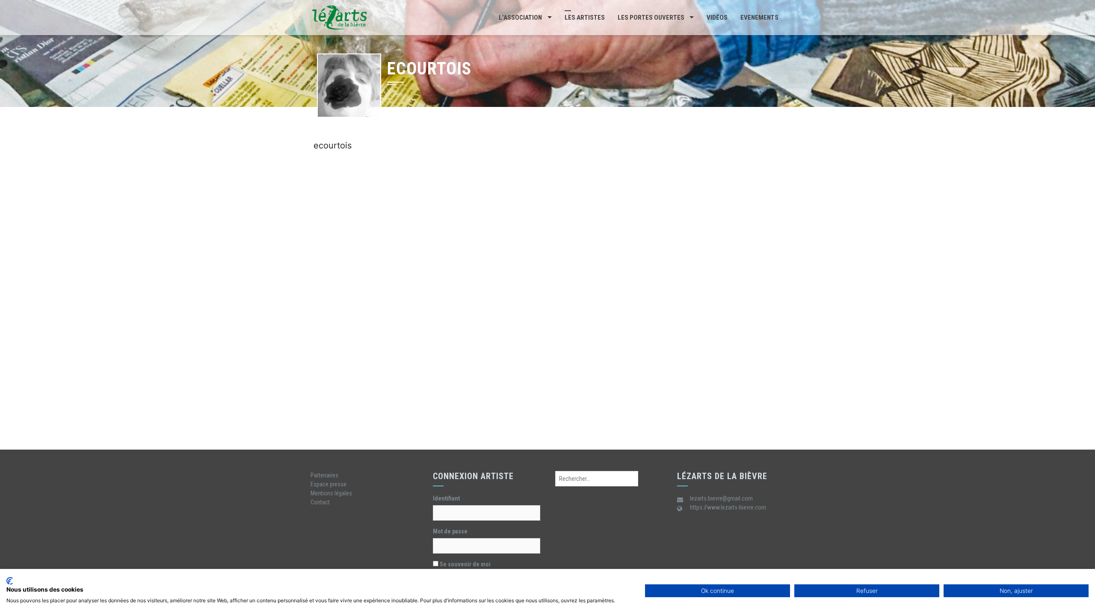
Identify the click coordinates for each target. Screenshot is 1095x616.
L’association (520, 17)
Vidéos (717, 17)
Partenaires (324, 475)
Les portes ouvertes (651, 17)
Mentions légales (331, 493)
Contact (320, 502)
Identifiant (446, 498)
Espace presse (328, 484)
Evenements (759, 17)
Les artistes (585, 17)
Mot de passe (450, 531)
